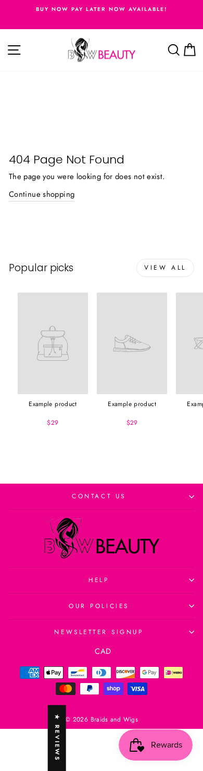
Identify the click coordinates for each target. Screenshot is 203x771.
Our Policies (99, 605)
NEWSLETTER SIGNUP (98, 631)
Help (98, 579)
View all (165, 267)
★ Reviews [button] (57, 738)
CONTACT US (98, 495)
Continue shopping (41, 194)
